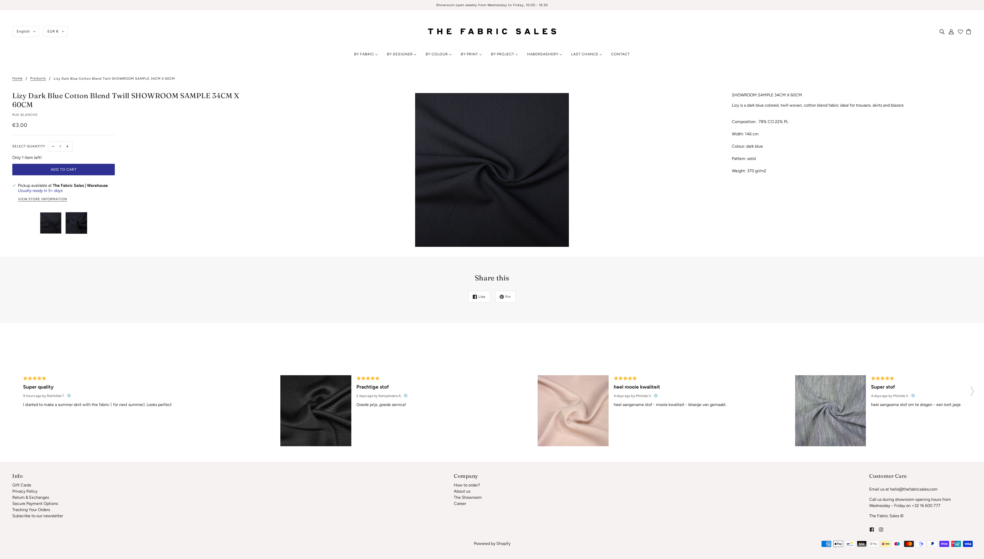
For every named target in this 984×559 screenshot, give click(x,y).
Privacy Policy (24, 491)
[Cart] (969, 31)
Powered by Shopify (492, 543)
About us (462, 491)
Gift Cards (21, 485)
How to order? (467, 485)
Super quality (38, 387)
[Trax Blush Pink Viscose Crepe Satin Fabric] (573, 410)
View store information (42, 199)
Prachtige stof (372, 387)
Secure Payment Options (35, 503)
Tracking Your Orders (31, 509)
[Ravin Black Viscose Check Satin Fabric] (315, 410)
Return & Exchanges (30, 497)
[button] (972, 390)
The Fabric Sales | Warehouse (80, 185)
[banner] (492, 31)
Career (460, 503)
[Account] (951, 31)
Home (17, 78)
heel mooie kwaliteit (637, 387)
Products (38, 78)
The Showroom (468, 497)
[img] (942, 31)
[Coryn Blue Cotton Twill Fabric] (830, 410)
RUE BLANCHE (25, 115)
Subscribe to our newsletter (37, 515)
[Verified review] (69, 396)
